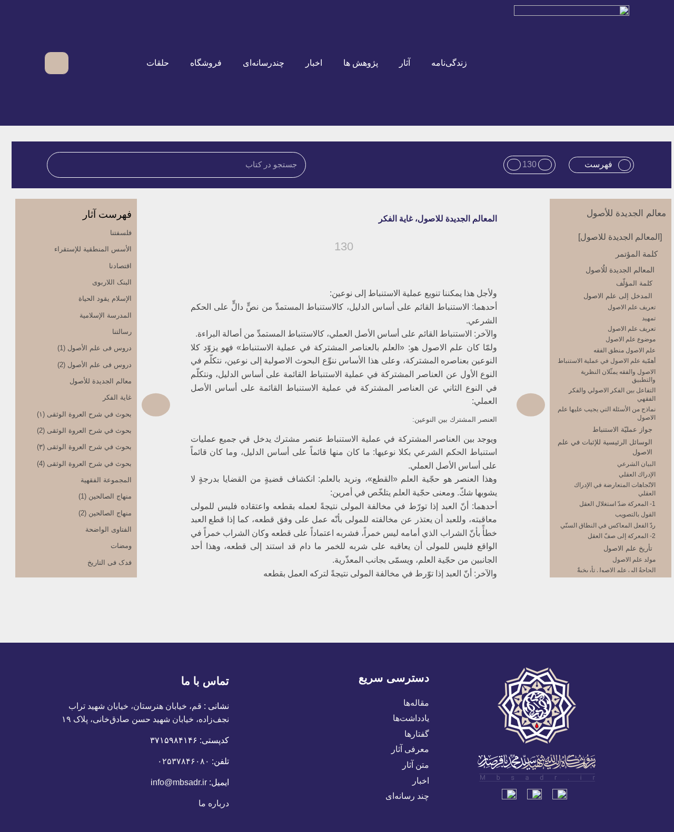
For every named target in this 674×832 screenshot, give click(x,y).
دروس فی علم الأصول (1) (94, 348)
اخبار (313, 62)
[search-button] (83, 63)
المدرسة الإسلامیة (106, 315)
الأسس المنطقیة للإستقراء (93, 249)
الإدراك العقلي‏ (637, 474)
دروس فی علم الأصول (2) (94, 365)
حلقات (157, 62)
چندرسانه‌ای (263, 62)
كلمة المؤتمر (637, 253)
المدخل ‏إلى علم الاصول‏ (617, 296)
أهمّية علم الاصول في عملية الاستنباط (607, 360)
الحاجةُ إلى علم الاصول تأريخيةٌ (616, 570)
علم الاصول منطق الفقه (624, 350)
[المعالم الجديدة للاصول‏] (620, 236)
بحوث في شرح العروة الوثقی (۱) (84, 414)
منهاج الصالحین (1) (105, 496)
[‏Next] (242, 405)
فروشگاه (206, 62)
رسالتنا (122, 332)
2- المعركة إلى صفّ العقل (622, 536)
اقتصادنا (120, 266)
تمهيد (649, 318)
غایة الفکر (117, 397)
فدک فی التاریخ (109, 562)
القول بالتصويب (635, 514)
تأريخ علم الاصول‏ (627, 548)
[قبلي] (444, 405)
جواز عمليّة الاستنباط (622, 429)
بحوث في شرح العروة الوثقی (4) (84, 464)
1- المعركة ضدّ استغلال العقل (617, 504)
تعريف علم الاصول (632, 328)
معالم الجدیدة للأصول (626, 213)
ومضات (121, 546)
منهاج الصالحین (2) (105, 513)
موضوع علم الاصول (631, 339)
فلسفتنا (121, 233)
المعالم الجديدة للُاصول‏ (620, 270)
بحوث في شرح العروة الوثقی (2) (84, 430)
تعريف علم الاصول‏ (632, 307)
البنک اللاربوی (112, 282)
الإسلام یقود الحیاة (105, 298)
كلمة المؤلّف (634, 283)
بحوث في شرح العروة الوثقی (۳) (84, 447)
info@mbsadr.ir (179, 782)
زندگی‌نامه (449, 62)
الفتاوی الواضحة (108, 529)
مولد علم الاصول (634, 559)
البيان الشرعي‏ (636, 464)
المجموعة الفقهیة (106, 480)
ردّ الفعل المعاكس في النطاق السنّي (608, 525)
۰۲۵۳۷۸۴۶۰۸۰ (183, 761)
